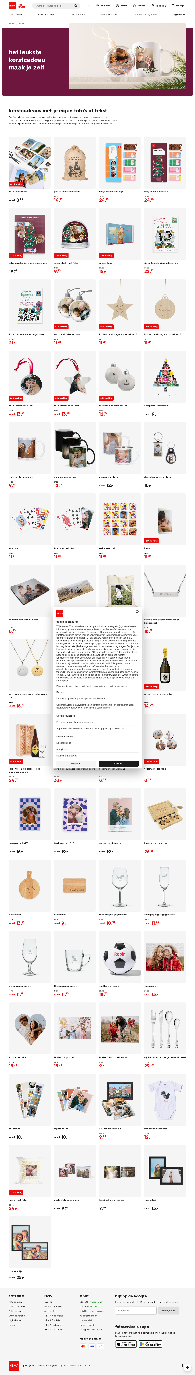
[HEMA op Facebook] (182, 1365)
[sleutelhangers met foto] (165, 448)
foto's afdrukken (17, 1306)
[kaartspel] (30, 519)
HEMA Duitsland (52, 1325)
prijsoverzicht (87, 1325)
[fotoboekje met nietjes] (120, 1171)
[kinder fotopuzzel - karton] (120, 1028)
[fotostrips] (30, 1100)
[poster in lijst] (30, 1242)
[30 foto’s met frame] (120, 1100)
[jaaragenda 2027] (30, 814)
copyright (53, 1365)
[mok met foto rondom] (30, 448)
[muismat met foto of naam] (30, 591)
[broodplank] (75, 886)
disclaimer (42, 1365)
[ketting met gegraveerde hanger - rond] (30, 665)
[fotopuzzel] (165, 957)
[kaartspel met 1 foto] (75, 519)
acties (12, 1325)
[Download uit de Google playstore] (150, 1344)
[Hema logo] (14, 1366)
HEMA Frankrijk (52, 1320)
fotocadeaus (16, 1311)
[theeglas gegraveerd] (75, 957)
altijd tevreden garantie (92, 1311)
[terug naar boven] (188, 1368)
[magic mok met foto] (75, 448)
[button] (15, 14)
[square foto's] (75, 1100)
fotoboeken (15, 1302)
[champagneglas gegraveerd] (165, 886)
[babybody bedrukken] (165, 1100)
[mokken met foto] (120, 448)
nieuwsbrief (86, 1320)
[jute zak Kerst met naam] (75, 163)
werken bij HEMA (53, 1306)
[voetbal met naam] (120, 957)
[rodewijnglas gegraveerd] (120, 886)
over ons (49, 1302)
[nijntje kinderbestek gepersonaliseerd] (165, 1028)
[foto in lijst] (165, 1171)
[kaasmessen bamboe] (165, 814)
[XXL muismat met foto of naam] (75, 591)
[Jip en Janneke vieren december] (165, 234)
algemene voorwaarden (70, 1365)
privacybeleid (29, 1365)
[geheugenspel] (120, 519)
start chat (88, 1306)
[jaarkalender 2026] (75, 814)
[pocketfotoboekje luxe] (75, 1171)
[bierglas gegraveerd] (30, 957)
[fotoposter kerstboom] (165, 377)
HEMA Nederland (53, 1315)
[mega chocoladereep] (120, 163)
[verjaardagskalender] (120, 814)
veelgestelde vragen (91, 1329)
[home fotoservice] (17, 5)
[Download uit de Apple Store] (126, 1344)
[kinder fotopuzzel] (75, 1028)
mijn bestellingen (88, 1315)
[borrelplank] (30, 886)
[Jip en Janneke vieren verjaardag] (30, 305)
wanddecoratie (17, 1315)
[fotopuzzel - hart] (30, 1028)
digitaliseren (15, 1320)
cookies (86, 1365)
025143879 (91, 1302)
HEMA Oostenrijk (53, 1329)
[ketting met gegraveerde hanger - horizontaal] (165, 591)
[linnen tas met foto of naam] (120, 591)
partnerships (50, 1311)
